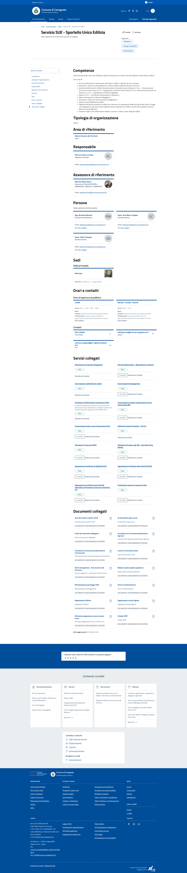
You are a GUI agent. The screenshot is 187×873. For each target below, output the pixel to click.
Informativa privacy (102, 831)
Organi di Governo (37, 797)
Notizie (129, 794)
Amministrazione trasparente (105, 827)
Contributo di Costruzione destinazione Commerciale (90, 552)
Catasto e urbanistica (70, 801)
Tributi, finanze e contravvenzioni (107, 801)
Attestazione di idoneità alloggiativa (89, 365)
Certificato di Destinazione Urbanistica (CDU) (92, 403)
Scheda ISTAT (123, 616)
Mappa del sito (50, 865)
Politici (32, 804)
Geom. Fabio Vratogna (83, 237)
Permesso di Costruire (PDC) (86, 445)
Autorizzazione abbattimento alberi (88, 384)
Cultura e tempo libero (71, 804)
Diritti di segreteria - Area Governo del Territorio (89, 569)
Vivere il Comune (73, 19)
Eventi (129, 810)
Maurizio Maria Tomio (83, 182)
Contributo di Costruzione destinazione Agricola (133, 534)
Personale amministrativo (39, 801)
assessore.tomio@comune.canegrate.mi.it (93, 192)
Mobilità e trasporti (101, 794)
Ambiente (66, 787)
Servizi (60, 19)
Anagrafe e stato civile (71, 790)
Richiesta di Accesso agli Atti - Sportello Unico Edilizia (135, 446)
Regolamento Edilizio (83, 600)
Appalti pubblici (68, 794)
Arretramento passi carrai (127, 518)
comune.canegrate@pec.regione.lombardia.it (91, 344)
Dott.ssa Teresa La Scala (84, 155)
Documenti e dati (36, 790)
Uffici (32, 808)
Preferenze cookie (37, 865)
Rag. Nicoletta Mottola (83, 215)
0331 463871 (125, 228)
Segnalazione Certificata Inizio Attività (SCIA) (135, 466)
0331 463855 (82, 250)
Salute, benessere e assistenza (106, 797)
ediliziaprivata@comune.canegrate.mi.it (92, 225)
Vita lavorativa (100, 804)
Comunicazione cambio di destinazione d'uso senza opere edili (135, 404)
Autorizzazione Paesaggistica (129, 384)
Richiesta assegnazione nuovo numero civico (89, 617)
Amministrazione (38, 19)
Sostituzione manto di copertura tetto (132, 485)
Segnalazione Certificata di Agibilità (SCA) (91, 466)
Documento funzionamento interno (90, 526)
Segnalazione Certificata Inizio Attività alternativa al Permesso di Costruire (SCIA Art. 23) (92, 487)
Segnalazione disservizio (72, 834)
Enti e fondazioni (36, 794)
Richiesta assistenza (70, 831)
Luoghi (129, 813)
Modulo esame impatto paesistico (131, 568)
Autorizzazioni (68, 797)
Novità (51, 19)
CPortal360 (122, 375)
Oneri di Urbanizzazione (127, 585)
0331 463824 (82, 228)
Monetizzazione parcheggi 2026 (87, 585)
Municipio (78, 273)
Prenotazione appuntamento (73, 827)
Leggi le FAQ (67, 824)
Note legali (98, 834)
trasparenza (131, 797)
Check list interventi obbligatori (87, 533)
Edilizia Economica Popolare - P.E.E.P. (132, 426)
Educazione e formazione (104, 787)
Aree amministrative (37, 787)
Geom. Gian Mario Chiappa (128, 215)
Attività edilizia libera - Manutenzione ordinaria (136, 365)
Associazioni (133, 19)
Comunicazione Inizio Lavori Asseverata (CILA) (92, 426)
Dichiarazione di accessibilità (105, 838)
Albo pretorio (99, 824)
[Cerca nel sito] (153, 11)
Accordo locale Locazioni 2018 (86, 518)
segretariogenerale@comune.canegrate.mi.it (94, 164)
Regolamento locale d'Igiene (128, 600)
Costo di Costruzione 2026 (128, 551)
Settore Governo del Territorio (86, 136)
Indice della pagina (36, 71)
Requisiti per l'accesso (82, 376)
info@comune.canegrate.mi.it (45, 855)
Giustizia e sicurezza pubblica (105, 790)
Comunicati (131, 790)
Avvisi (129, 787)
